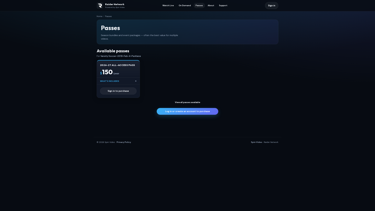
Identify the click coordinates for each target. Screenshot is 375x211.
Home (99, 16)
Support (223, 5)
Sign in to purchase (118, 91)
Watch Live (168, 5)
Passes (199, 5)
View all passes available (187, 102)
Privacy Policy (124, 142)
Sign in (271, 5)
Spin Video (256, 142)
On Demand (185, 5)
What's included (109, 81)
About (211, 5)
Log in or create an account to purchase (187, 111)
